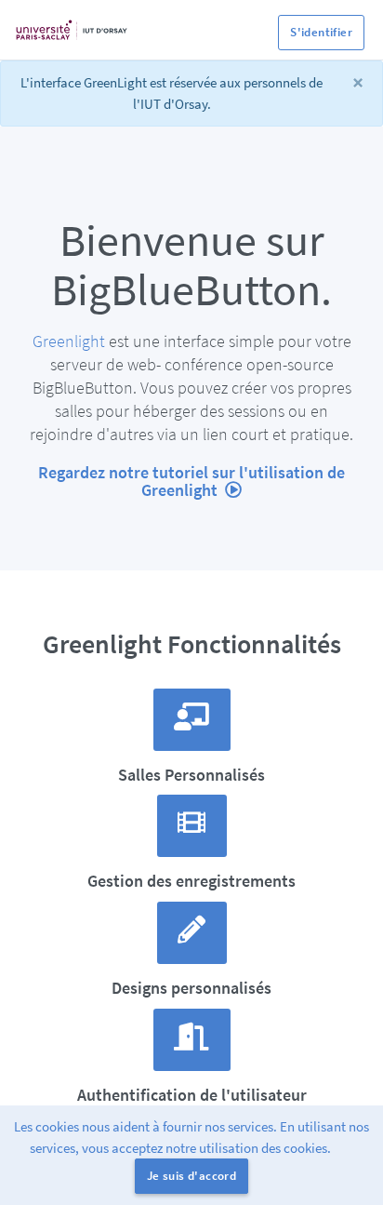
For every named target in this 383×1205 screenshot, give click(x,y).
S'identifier (321, 32)
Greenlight (69, 341)
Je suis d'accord (191, 1176)
